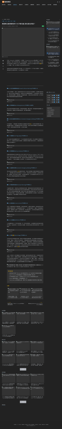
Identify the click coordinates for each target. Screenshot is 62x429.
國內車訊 (3, 4)
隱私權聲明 (32, 424)
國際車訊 (15, 4)
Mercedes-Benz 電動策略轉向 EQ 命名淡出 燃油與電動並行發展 (8, 365)
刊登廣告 (15, 424)
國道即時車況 (49, 108)
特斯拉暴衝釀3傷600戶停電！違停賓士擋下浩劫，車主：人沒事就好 (37, 323)
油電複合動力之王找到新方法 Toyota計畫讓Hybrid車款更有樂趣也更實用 (23, 384)
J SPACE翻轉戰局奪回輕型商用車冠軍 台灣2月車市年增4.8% (23, 365)
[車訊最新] (59, 20)
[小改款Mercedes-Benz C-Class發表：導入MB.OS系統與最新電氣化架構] (23, 391)
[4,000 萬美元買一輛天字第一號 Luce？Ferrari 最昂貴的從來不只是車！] (37, 391)
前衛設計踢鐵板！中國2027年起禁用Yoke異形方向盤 (13, 297)
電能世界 (21, 4)
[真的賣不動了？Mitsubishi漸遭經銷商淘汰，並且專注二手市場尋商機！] (9, 345)
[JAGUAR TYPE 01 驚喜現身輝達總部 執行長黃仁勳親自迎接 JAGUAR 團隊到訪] (9, 378)
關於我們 (43, 424)
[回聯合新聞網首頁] (3, 2)
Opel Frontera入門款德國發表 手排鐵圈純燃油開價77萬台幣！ (22, 275)
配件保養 (49, 4)
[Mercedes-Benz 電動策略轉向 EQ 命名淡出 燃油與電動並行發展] (9, 358)
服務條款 (26, 424)
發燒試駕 (9, 4)
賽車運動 (55, 4)
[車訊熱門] (59, 44)
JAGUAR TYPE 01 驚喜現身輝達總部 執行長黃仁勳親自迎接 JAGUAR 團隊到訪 (8, 384)
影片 (11, 21)
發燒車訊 (5, 19)
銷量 (14, 21)
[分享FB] (3, 61)
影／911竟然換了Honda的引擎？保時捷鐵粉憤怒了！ (22, 352)
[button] (59, 1)
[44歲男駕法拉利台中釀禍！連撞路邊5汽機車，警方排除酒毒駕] (23, 316)
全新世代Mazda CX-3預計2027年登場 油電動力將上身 (37, 384)
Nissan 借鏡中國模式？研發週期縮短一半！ (18, 278)
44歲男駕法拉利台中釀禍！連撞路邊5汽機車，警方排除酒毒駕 (23, 323)
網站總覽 (47, 424)
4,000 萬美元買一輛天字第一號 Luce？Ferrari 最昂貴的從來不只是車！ (37, 397)
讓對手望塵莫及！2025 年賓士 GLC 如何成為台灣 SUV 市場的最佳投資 (37, 352)
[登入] (57, 1)
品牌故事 (43, 4)
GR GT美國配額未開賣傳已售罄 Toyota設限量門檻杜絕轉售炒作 (8, 397)
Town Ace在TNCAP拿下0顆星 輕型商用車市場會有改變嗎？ (37, 297)
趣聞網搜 (32, 4)
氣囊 (3, 21)
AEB (6, 21)
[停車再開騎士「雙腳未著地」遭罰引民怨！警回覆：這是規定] (37, 358)
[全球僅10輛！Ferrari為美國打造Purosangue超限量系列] (9, 329)
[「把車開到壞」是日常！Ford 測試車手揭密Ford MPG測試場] (25, 291)
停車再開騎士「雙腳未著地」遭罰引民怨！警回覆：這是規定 (37, 365)
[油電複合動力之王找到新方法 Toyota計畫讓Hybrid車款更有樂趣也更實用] (23, 378)
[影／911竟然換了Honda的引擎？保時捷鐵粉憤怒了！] (23, 345)
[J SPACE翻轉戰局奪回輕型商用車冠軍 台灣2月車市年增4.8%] (23, 358)
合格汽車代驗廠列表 (50, 110)
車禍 (8, 21)
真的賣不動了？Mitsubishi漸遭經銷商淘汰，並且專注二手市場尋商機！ (8, 352)
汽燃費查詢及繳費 (50, 114)
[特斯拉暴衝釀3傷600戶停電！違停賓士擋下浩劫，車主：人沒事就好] (37, 316)
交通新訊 (26, 4)
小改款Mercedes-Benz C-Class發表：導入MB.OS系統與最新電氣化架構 (23, 397)
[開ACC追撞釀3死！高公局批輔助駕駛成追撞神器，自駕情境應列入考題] (9, 316)
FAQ (18, 424)
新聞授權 (23, 424)
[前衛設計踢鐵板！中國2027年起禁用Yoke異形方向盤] (13, 291)
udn (2, 19)
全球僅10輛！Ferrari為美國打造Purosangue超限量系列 (8, 336)
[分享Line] (3, 63)
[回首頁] (7, 2)
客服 (20, 424)
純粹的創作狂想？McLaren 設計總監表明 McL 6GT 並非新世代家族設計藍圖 (25, 273)
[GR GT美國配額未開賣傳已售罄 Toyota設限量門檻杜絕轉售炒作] (9, 391)
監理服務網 (49, 115)
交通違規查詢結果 (50, 112)
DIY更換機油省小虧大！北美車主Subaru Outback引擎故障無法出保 (23, 276)
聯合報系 (36, 424)
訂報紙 (40, 424)
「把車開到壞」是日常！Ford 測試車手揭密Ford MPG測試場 (25, 297)
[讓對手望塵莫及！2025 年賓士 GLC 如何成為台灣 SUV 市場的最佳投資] (37, 345)
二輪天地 (38, 4)
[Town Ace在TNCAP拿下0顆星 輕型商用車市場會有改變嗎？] (36, 291)
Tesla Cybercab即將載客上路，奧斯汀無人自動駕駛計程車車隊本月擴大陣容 (25, 280)
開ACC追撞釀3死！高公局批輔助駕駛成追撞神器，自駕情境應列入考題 (8, 323)
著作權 (29, 424)
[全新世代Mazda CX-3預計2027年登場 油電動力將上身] (37, 378)
